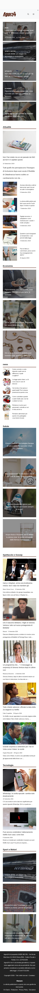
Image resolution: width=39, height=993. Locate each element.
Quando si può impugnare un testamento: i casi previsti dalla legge (28, 236)
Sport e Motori (10, 51)
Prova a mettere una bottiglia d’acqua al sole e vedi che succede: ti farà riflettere (19, 445)
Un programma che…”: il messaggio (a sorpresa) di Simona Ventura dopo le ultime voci (19, 667)
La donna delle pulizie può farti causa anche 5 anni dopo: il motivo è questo (28, 203)
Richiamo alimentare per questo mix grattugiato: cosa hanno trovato (19, 416)
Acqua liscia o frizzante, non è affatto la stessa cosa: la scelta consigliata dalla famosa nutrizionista (19, 537)
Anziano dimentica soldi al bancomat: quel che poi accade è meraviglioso (28, 187)
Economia (8, 88)
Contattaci (32, 975)
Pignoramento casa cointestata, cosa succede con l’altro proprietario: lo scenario (19, 93)
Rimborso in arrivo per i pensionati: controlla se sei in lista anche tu (20, 407)
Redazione (14, 990)
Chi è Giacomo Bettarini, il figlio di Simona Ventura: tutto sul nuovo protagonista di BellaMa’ (19, 625)
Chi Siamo (6, 990)
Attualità (8, 71)
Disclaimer (32, 990)
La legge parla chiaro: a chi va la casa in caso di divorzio (20, 382)
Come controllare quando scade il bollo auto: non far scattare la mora (20, 399)
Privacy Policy (23, 990)
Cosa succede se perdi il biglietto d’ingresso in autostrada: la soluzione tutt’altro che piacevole (19, 935)
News (6, 28)
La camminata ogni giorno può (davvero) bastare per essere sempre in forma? (19, 506)
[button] (28, 14)
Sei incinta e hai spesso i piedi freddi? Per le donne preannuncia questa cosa (20, 390)
